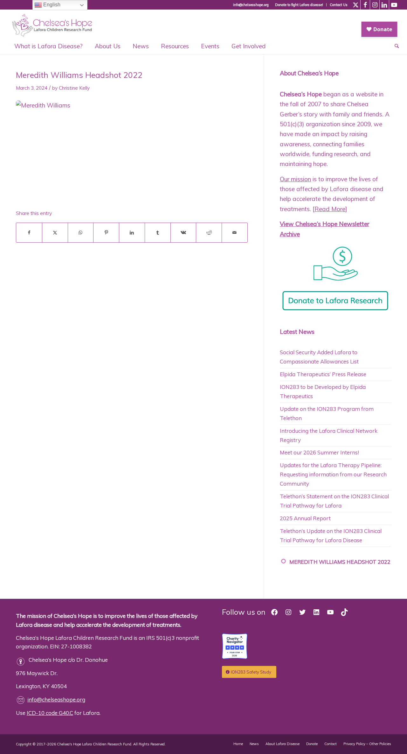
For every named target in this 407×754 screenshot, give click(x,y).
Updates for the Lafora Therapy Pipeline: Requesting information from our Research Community (333, 474)
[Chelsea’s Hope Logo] (55, 24)
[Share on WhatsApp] (80, 232)
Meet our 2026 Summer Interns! (319, 452)
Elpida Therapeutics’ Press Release (323, 374)
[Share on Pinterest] (106, 232)
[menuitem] (299, 4)
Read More (329, 209)
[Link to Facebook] (365, 5)
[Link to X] (355, 5)
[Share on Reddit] (209, 232)
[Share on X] (55, 232)
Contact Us (339, 5)
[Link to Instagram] (374, 5)
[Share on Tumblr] (157, 232)
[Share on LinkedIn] (132, 232)
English (51, 4)
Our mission (295, 179)
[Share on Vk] (183, 232)
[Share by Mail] (234, 232)
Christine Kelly (74, 88)
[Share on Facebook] (29, 232)
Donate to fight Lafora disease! (299, 5)
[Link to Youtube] (394, 5)
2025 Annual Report (305, 518)
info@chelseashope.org (56, 699)
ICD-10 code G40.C (50, 712)
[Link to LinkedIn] (384, 5)
